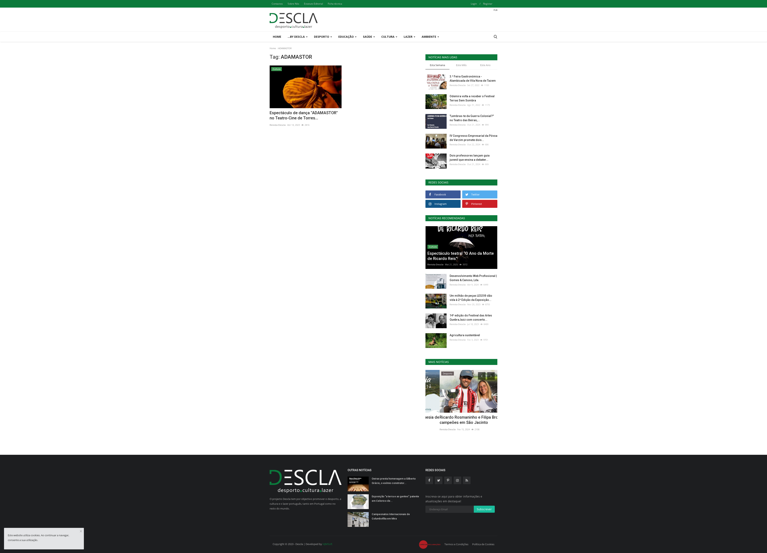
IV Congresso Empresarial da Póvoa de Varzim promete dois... (473, 138)
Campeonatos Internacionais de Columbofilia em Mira (391, 516)
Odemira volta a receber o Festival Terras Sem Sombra (472, 98)
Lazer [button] (408, 37)
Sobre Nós (293, 3)
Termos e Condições (456, 544)
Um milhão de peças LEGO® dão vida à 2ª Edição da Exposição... (471, 297)
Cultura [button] (388, 37)
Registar (487, 3)
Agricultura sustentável (465, 335)
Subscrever (484, 509)
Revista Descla (278, 124)
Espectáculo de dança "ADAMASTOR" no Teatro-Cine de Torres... (304, 115)
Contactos (277, 3)
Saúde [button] (368, 37)
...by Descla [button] (297, 37)
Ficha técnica (335, 3)
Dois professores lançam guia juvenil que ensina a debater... (470, 157)
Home (277, 37)
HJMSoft (327, 544)
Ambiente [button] (429, 37)
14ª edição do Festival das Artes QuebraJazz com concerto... (471, 317)
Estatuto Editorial (313, 3)
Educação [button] (346, 37)
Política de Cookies (483, 544)
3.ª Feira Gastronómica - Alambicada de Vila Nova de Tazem (473, 78)
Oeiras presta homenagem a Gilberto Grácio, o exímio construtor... (394, 481)
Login (474, 3)
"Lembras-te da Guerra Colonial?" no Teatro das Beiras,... (472, 118)
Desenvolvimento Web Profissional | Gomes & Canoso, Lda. (473, 278)
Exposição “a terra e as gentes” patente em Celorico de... (395, 498)
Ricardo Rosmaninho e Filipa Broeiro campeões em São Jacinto (458, 420)
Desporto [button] (322, 37)
